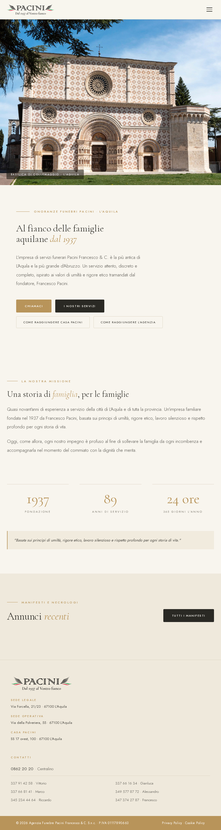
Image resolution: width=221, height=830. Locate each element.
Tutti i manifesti (188, 615)
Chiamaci (34, 306)
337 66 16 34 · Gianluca (134, 783)
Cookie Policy (195, 823)
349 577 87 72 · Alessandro (137, 791)
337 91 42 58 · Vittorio (28, 783)
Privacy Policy (172, 823)
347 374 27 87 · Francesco (136, 800)
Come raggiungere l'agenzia (128, 322)
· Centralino (32, 769)
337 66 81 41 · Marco (27, 791)
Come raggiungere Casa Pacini (52, 322)
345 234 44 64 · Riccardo (31, 800)
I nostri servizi (80, 306)
